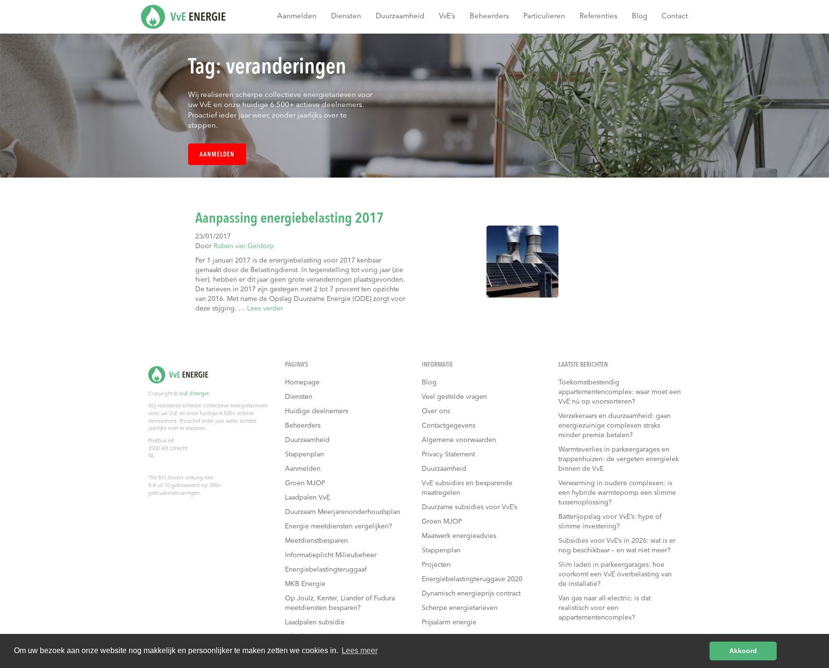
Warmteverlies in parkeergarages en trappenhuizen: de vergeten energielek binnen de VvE (618, 459)
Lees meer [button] (360, 650)
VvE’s (447, 16)
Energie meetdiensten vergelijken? (338, 526)
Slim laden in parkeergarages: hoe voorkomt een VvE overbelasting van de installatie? (615, 574)
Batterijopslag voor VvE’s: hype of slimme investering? (610, 521)
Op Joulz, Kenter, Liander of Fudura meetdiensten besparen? (340, 603)
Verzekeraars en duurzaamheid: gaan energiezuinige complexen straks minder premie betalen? (614, 426)
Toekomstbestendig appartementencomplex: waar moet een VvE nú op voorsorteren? (619, 392)
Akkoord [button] (743, 651)
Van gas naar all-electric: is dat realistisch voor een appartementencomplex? (604, 608)
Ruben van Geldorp (243, 246)
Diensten (346, 16)
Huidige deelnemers (316, 411)
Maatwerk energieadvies (459, 536)
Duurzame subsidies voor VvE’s (469, 507)
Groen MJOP (305, 483)
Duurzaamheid (400, 16)
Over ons (436, 411)
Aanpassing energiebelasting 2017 (289, 219)
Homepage (302, 382)
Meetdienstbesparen (316, 540)
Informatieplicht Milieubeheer (331, 555)
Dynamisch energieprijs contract (471, 593)
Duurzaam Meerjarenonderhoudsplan (342, 512)
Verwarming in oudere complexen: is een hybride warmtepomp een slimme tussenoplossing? (617, 493)
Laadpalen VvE (307, 497)
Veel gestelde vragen (454, 397)
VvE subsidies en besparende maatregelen (467, 488)
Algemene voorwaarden (459, 440)
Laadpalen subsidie (314, 622)
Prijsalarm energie (449, 622)
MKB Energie (305, 584)
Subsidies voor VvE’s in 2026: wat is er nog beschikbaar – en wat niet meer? (616, 545)
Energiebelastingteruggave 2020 (472, 579)
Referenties (598, 16)
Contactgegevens (448, 425)
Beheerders (489, 16)
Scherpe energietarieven (459, 608)
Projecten (436, 564)
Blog (639, 16)
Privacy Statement (448, 454)
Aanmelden (297, 16)
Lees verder (265, 308)
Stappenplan (304, 454)
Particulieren (544, 16)
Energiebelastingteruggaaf (326, 569)
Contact (675, 16)
